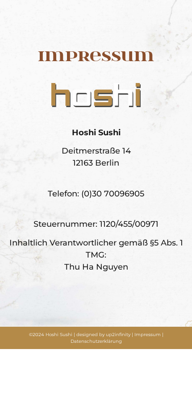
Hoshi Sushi (59, 334)
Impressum (147, 334)
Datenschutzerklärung (96, 341)
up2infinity (118, 334)
